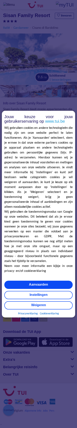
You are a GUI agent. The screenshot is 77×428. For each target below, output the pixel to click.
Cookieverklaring (49, 313)
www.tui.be (55, 121)
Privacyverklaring (28, 313)
